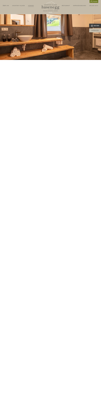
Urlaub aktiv (93, 5)
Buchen (96, 25)
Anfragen (95, 30)
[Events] (94, 1)
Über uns (6, 5)
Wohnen (31, 5)
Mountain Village (18, 5)
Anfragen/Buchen (79, 5)
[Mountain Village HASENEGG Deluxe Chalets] (50, 6)
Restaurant (66, 5)
